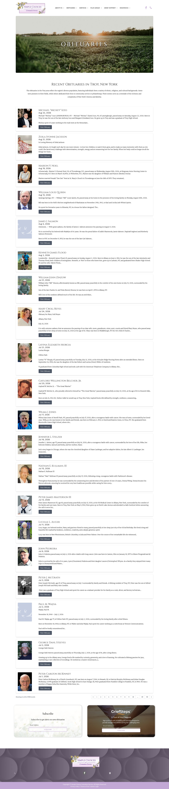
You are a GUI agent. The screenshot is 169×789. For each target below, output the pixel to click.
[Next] (151, 697)
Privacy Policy (74, 786)
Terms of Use (85, 786)
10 (133, 697)
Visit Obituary (45, 127)
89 (142, 697)
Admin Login (94, 786)
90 (147, 697)
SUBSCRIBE (48, 729)
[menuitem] (59, 8)
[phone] (151, 8)
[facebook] (146, 8)
